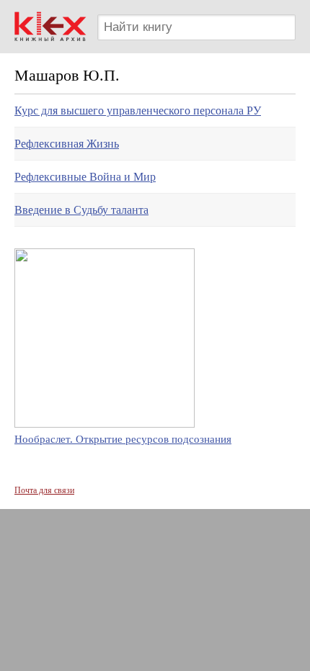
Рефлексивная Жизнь (66, 144)
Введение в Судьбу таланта (81, 210)
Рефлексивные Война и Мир (85, 177)
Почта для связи (44, 490)
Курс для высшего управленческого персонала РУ (137, 110)
